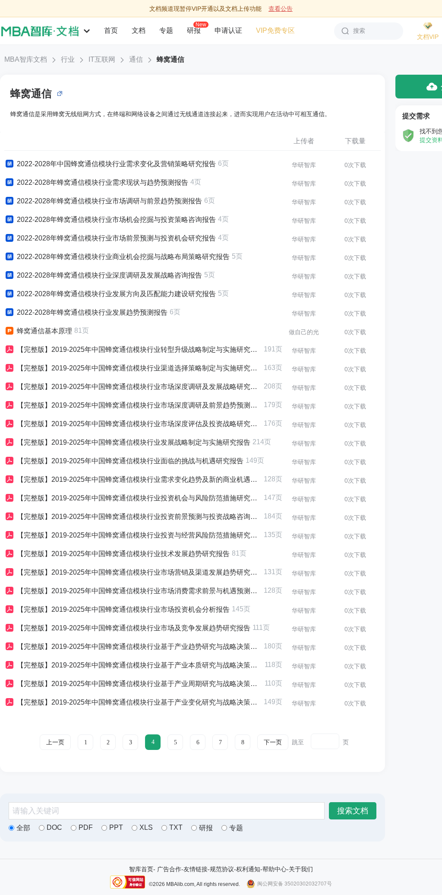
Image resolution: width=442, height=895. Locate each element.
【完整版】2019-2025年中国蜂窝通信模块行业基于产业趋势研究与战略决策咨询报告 (139, 646)
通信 (136, 59)
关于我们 (301, 869)
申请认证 (228, 30)
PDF (86, 827)
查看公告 (280, 8)
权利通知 (248, 869)
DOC (54, 827)
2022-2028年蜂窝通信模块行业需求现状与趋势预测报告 (102, 182)
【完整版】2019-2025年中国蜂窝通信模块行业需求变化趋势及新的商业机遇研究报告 (139, 479)
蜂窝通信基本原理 (44, 331)
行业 (68, 59)
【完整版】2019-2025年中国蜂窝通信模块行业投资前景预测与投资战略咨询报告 (139, 516)
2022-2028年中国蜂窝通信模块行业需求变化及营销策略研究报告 (116, 164)
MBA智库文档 (25, 59)
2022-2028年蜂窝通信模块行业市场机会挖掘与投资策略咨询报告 (116, 219)
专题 (166, 30)
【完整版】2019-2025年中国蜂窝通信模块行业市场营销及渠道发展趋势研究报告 (139, 572)
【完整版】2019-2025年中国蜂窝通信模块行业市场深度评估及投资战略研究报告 (139, 423)
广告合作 (169, 869)
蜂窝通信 (170, 59)
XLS (146, 827)
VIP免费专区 (275, 30)
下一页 (273, 742)
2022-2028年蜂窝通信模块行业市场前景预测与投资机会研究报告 (116, 238)
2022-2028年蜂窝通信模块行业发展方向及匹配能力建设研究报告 (116, 293)
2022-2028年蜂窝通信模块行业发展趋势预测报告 (92, 312)
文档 (138, 30)
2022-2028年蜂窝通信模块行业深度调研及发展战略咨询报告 (109, 275)
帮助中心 (274, 869)
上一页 (55, 742)
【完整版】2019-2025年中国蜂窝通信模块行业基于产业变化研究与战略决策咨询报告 (139, 702)
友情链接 (195, 869)
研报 (194, 30)
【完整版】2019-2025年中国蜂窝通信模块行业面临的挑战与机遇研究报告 (130, 461)
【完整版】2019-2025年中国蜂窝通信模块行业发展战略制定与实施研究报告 (133, 442)
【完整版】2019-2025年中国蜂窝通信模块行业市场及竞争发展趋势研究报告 (133, 628)
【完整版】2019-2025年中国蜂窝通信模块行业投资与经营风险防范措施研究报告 (139, 535)
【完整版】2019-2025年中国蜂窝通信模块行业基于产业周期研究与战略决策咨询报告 (139, 683)
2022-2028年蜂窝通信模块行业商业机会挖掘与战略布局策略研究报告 (123, 256)
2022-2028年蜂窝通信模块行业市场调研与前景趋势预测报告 (109, 201)
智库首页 (141, 869)
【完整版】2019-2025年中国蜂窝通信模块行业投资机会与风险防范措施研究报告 (139, 498)
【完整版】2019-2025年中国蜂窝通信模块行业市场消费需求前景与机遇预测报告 (139, 591)
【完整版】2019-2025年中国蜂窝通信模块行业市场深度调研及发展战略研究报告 (139, 386)
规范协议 (222, 869)
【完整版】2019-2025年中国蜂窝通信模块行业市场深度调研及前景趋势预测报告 (139, 405)
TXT (176, 827)
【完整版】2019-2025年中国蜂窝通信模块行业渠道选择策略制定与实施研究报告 (139, 368)
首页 (111, 30)
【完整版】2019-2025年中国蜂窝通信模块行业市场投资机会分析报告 (123, 609)
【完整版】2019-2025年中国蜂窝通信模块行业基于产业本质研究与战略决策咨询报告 (139, 665)
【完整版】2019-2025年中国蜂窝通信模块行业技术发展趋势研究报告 (123, 553)
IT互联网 (101, 59)
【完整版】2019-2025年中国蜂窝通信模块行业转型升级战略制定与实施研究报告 (139, 349)
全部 (23, 828)
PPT (116, 827)
